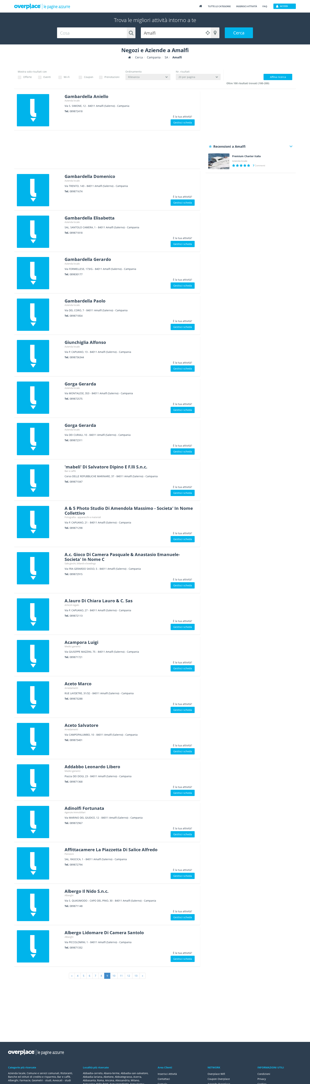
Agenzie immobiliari (75, 812)
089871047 (76, 481)
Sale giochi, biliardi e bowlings (80, 563)
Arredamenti (71, 688)
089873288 (76, 698)
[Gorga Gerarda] (39, 398)
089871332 (76, 947)
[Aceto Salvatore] (39, 739)
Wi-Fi (67, 77)
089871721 (76, 657)
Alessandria (122, 1080)
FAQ (264, 6)
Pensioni (69, 854)
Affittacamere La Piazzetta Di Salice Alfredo (111, 849)
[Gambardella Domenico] (39, 190)
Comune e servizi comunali (43, 1073)
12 (128, 975)
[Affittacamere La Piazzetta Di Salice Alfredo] (39, 863)
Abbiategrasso (123, 1076)
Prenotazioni (111, 77)
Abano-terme (111, 1073)
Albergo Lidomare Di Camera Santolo (104, 932)
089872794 (76, 864)
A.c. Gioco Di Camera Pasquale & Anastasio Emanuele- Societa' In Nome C (122, 556)
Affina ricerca (278, 77)
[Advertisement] (107, 151)
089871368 (76, 781)
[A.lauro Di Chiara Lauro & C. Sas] (39, 614)
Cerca (238, 33)
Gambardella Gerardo (88, 259)
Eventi (47, 77)
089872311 (76, 440)
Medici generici (72, 646)
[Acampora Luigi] (39, 656)
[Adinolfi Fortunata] (39, 822)
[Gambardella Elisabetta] (39, 232)
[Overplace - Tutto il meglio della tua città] (200, 6)
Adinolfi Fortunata (84, 808)
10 (113, 975)
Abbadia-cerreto (92, 1073)
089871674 (76, 191)
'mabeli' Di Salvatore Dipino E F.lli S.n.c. (106, 467)
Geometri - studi (41, 1080)
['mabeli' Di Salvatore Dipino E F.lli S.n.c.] (39, 480)
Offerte (27, 77)
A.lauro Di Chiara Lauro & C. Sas (99, 601)
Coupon (88, 77)
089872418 (76, 111)
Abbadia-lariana (92, 1076)
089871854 (76, 315)
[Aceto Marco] (39, 697)
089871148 (76, 906)
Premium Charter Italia (246, 156)
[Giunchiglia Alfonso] (39, 356)
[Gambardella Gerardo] (39, 273)
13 (136, 975)
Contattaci (164, 1079)
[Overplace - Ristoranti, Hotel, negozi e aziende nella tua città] (42, 6)
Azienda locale (72, 100)
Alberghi (69, 895)
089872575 (76, 398)
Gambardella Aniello (86, 96)
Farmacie (25, 1080)
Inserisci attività (246, 6)
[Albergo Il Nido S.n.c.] (39, 905)
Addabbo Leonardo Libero (92, 766)
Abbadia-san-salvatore (134, 1073)
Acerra (137, 1076)
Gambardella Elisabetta (90, 218)
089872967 (76, 823)
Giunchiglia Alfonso (85, 342)
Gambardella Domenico (90, 176)
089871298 (76, 528)
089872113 (76, 615)
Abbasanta (89, 1080)
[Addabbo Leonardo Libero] (39, 780)
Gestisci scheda (182, 122)
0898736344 (77, 357)
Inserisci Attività (167, 1074)
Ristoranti (66, 1073)
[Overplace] (129, 57)
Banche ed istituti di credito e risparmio (32, 1076)
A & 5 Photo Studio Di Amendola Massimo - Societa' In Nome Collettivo (129, 510)
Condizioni (263, 1074)
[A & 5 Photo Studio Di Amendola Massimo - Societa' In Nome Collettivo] (39, 522)
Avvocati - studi (62, 1080)
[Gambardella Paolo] (39, 315)
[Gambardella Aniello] (39, 110)
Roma (100, 1080)
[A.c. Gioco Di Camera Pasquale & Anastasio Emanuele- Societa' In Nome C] (39, 568)
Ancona (109, 1080)
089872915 (76, 574)
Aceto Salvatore (81, 725)
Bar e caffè (70, 471)
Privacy (261, 1079)
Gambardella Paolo (85, 301)
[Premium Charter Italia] (218, 161)
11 (121, 975)
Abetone (109, 1076)
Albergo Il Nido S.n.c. (87, 891)
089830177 (76, 274)
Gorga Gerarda (80, 384)
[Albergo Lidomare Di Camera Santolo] (39, 946)
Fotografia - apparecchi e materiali (83, 517)
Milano (135, 1080)
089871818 (76, 232)
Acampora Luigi (81, 642)
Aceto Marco (78, 684)
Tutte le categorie (219, 6)
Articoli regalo (72, 605)
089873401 (76, 740)
